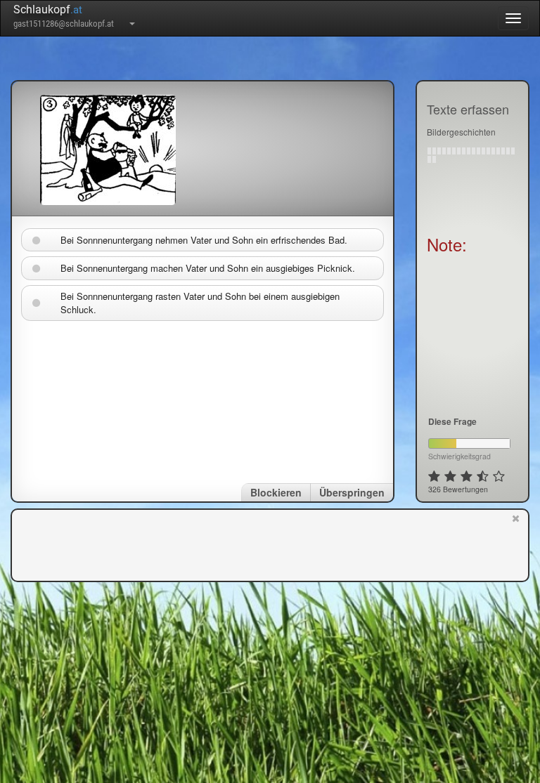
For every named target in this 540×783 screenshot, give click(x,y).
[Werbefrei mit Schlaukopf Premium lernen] (516, 544)
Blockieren (276, 492)
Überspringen (352, 492)
